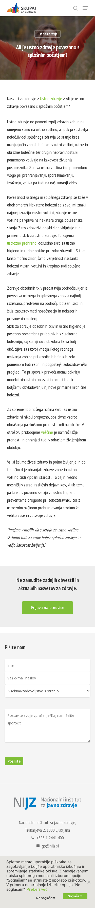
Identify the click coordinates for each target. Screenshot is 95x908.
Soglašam (75, 896)
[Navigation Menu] (85, 8)
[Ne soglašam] (88, 882)
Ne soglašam (45, 898)
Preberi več (37, 889)
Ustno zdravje (47, 34)
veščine (47, 432)
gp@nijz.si (50, 846)
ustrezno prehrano (21, 243)
